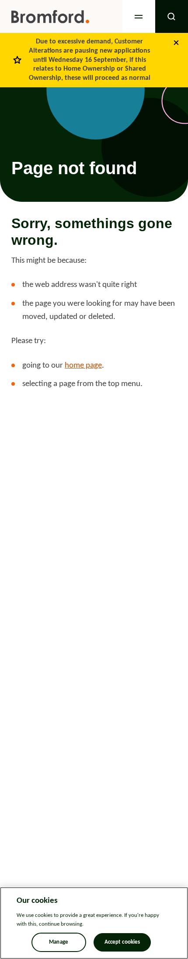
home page (83, 365)
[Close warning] (176, 42)
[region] (94, 923)
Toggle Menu (138, 16)
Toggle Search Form (171, 16)
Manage (58, 942)
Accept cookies (122, 942)
